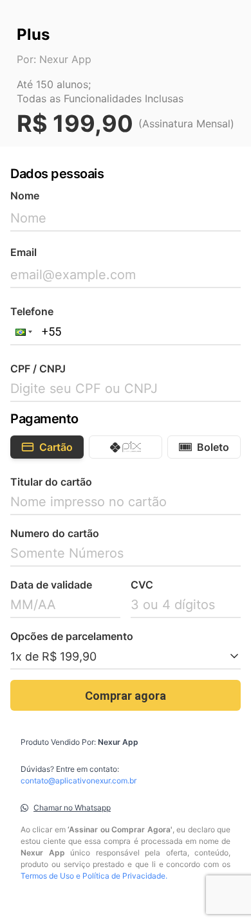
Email (23, 252)
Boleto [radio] (213, 447)
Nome (24, 195)
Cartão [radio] (56, 447)
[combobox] (125, 657)
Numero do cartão (54, 533)
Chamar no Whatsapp (72, 807)
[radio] (125, 447)
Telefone (31, 311)
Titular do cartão (51, 481)
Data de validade (51, 584)
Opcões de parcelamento (71, 636)
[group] (125, 447)
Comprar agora (125, 695)
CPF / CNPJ (38, 368)
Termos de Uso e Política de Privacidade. (94, 876)
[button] (22, 331)
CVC (142, 584)
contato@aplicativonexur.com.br (78, 780)
